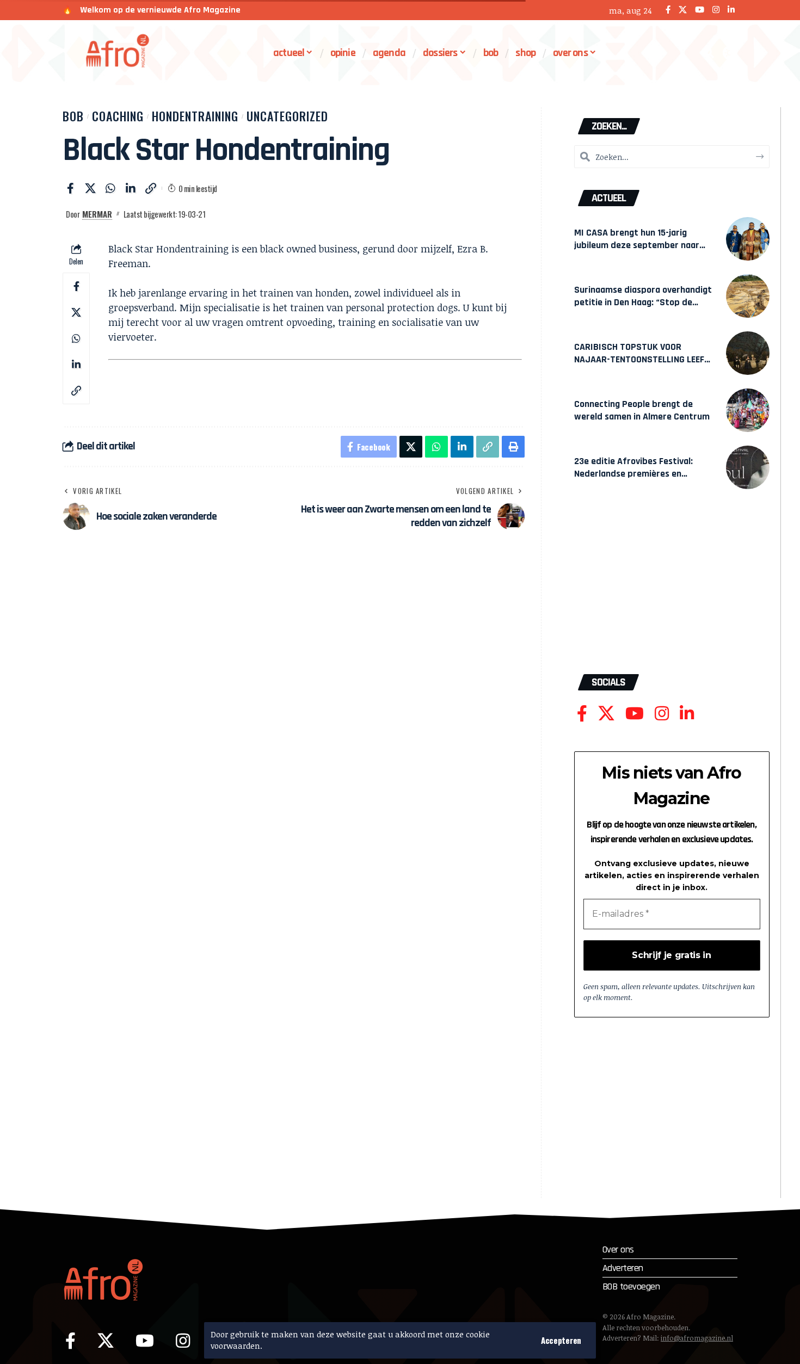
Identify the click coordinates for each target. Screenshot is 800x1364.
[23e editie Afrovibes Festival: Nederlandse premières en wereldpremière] (748, 467)
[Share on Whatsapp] (110, 188)
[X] (683, 10)
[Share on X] (90, 188)
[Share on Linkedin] (130, 188)
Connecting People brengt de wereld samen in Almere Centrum (642, 410)
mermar (97, 214)
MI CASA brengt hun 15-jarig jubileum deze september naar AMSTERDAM (636, 245)
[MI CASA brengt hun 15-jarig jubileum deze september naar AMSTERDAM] (748, 239)
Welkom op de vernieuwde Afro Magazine (160, 10)
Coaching (118, 116)
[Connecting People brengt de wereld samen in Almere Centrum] (748, 410)
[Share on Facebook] (70, 188)
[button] (561, 1340)
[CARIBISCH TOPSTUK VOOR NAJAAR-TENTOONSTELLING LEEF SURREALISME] (748, 353)
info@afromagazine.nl (697, 1338)
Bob (73, 116)
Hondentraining (195, 116)
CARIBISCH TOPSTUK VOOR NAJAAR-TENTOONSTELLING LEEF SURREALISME (639, 359)
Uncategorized (287, 116)
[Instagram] (716, 10)
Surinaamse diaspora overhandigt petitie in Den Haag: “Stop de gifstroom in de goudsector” (643, 302)
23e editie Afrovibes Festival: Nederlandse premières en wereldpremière (633, 473)
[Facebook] (668, 10)
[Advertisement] (672, 587)
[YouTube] (699, 10)
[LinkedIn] (731, 10)
